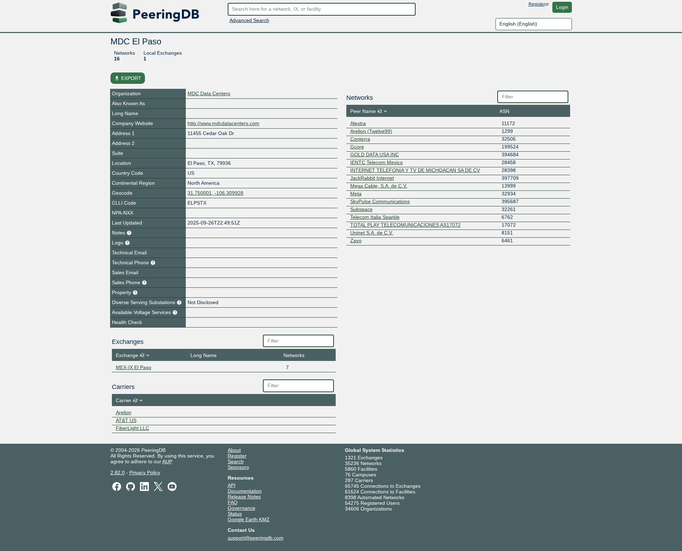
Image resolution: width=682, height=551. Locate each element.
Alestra (358, 123)
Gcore (357, 147)
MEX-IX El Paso (133, 367)
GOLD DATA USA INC (374, 154)
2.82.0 (117, 472)
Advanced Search (249, 20)
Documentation (245, 491)
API (232, 485)
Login (562, 7)
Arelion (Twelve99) (371, 131)
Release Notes (244, 496)
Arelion (123, 412)
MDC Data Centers (209, 93)
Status (235, 514)
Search (236, 461)
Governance (241, 508)
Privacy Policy (144, 472)
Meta (356, 193)
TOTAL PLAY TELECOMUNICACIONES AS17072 (405, 225)
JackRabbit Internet (372, 178)
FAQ (233, 502)
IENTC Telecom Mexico (376, 162)
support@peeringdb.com (255, 538)
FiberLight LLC (132, 428)
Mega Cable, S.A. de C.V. (378, 186)
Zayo (356, 240)
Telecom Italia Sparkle (375, 217)
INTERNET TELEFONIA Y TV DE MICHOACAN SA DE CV (415, 170)
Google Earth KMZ (249, 519)
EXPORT (127, 78)
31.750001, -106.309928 (215, 193)
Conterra (360, 139)
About (234, 450)
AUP (167, 461)
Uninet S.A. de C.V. (371, 233)
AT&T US (126, 420)
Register (537, 4)
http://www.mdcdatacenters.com (223, 123)
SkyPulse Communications (380, 201)
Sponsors (238, 467)
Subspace (361, 209)
